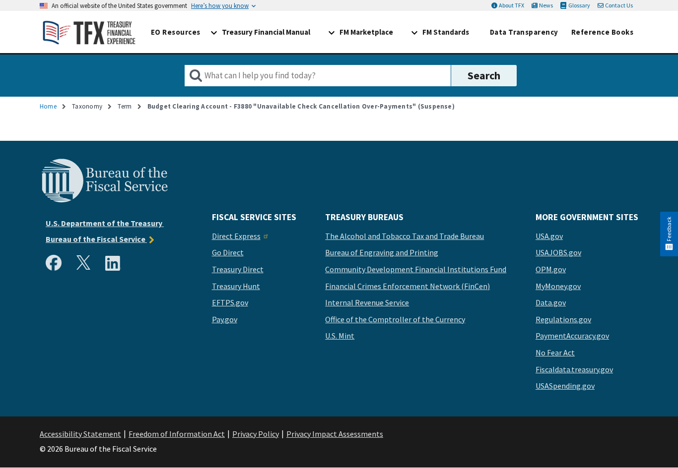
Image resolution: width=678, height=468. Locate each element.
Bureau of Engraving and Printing (381, 252)
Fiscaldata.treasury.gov (574, 369)
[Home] (89, 32)
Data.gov (551, 302)
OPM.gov (551, 269)
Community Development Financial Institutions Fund (415, 269)
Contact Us (619, 5)
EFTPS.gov (230, 302)
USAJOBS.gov (558, 252)
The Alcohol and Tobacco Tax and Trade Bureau (404, 236)
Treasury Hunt (236, 286)
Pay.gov (224, 319)
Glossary (579, 5)
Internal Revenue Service (367, 302)
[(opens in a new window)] (56, 265)
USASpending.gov (565, 386)
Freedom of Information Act (177, 434)
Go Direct (228, 252)
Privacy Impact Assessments (334, 434)
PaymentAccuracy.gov (572, 336)
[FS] (104, 201)
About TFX (511, 5)
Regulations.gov (563, 319)
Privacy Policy (255, 434)
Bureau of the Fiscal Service (96, 239)
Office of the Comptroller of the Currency (395, 319)
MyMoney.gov (558, 286)
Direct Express (236, 236)
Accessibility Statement (80, 434)
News (546, 5)
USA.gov (549, 236)
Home (48, 106)
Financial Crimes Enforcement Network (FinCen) (407, 286)
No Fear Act (555, 353)
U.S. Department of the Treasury (105, 223)
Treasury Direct (238, 269)
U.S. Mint (339, 336)
